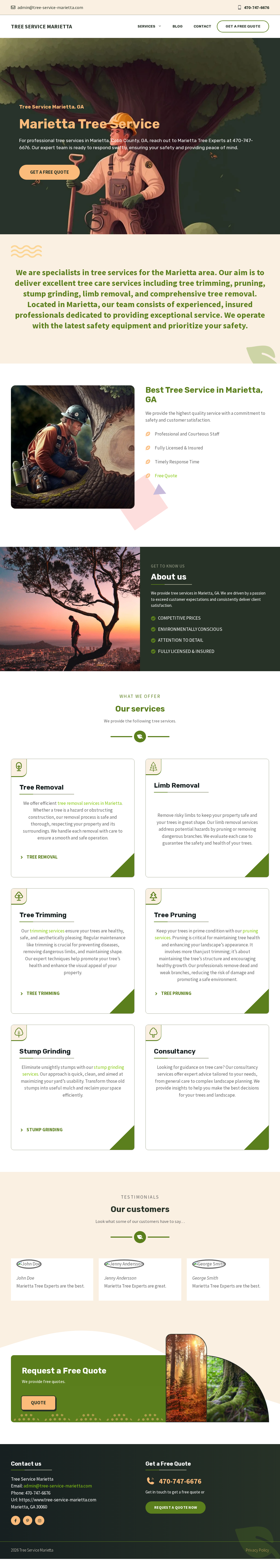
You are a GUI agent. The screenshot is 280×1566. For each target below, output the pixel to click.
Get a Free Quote (243, 26)
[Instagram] (39, 1520)
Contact (202, 26)
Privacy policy (257, 1550)
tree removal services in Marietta (89, 803)
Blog (178, 26)
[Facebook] (15, 1520)
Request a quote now (175, 1507)
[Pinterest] (27, 1520)
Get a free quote (49, 172)
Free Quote (166, 476)
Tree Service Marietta (41, 26)
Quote (38, 1403)
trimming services (47, 931)
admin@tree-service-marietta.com (50, 7)
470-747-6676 (256, 7)
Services (146, 26)
